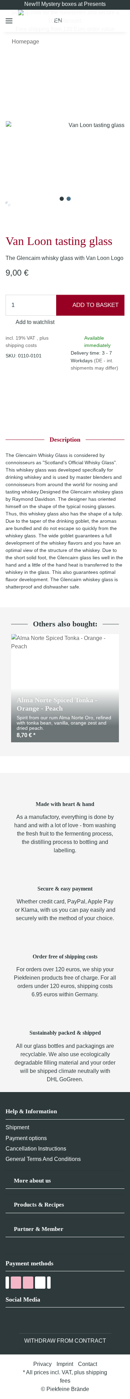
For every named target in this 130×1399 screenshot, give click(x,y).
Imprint (65, 1364)
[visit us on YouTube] (22, 1320)
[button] (65, 1182)
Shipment (17, 1127)
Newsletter (73, 12)
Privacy (42, 1364)
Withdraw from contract (65, 1341)
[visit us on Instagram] (35, 1320)
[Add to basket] (11, 61)
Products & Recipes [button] (39, 1204)
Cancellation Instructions (36, 1149)
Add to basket (95, 305)
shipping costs (21, 345)
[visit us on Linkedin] (48, 1320)
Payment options (26, 1138)
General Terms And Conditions (43, 1159)
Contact (87, 1364)
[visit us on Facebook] (10, 1320)
